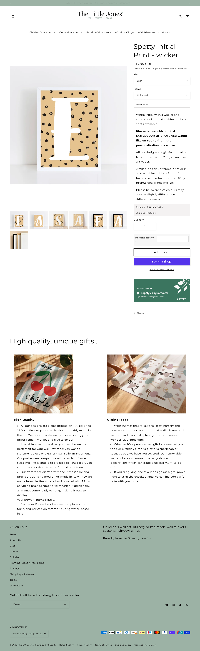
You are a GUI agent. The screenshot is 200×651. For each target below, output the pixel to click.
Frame (137, 88)
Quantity (139, 219)
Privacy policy (84, 645)
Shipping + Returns (22, 574)
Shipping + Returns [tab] (146, 213)
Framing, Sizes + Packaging (27, 562)
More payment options (162, 269)
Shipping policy (123, 645)
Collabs (14, 557)
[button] (13, 16)
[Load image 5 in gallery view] (98, 220)
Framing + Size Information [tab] (150, 207)
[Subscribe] (65, 604)
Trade (13, 579)
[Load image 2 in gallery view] (39, 220)
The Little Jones (26, 645)
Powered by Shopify (45, 645)
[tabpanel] (162, 155)
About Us (15, 540)
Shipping (157, 68)
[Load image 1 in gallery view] (19, 220)
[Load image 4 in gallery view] (78, 220)
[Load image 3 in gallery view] (58, 220)
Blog (13, 545)
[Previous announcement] (10, 3)
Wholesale (16, 585)
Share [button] (140, 313)
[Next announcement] (189, 3)
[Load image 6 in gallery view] (118, 220)
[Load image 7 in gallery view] (19, 240)
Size (136, 74)
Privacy (14, 568)
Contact (15, 551)
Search (14, 534)
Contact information (145, 645)
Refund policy (66, 645)
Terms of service (103, 645)
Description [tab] (142, 104)
